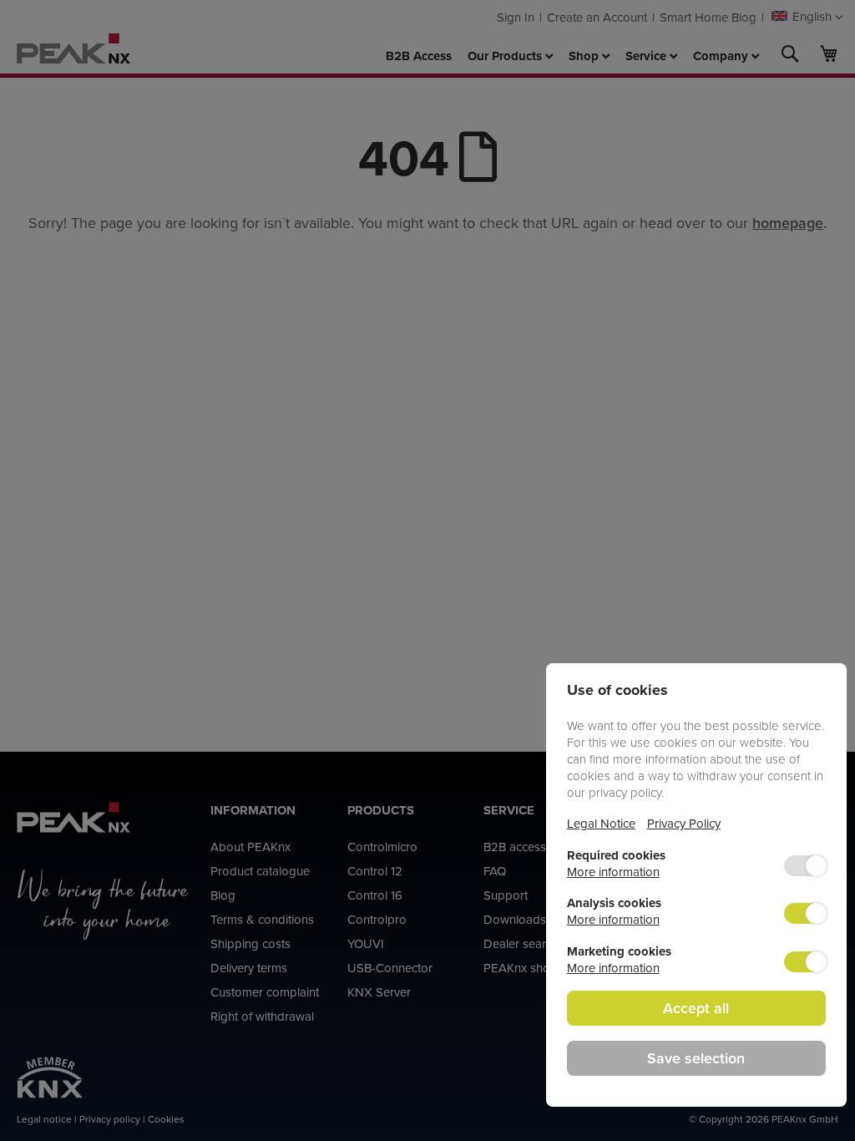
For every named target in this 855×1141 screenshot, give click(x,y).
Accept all (696, 1007)
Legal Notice (601, 823)
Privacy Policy (684, 823)
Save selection (696, 1057)
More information (613, 871)
